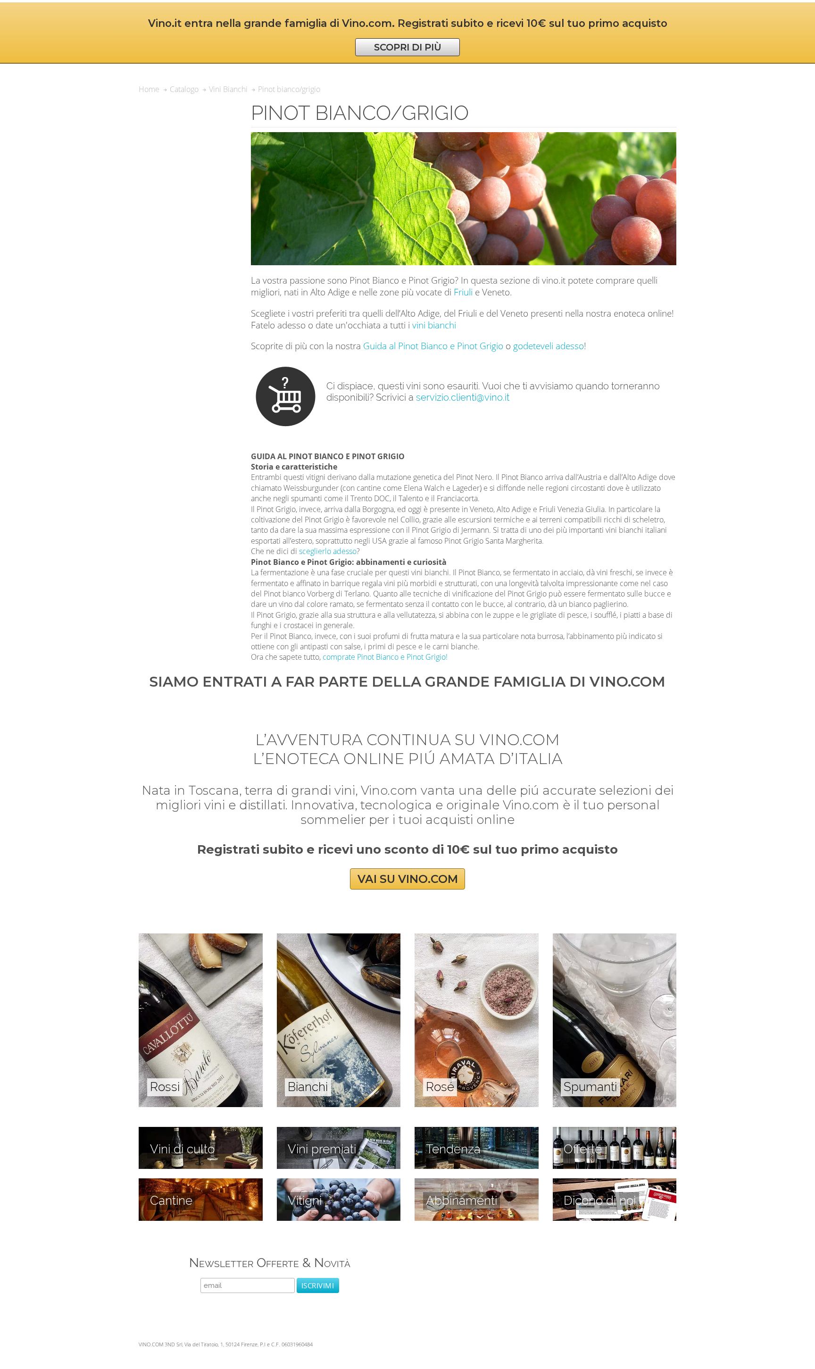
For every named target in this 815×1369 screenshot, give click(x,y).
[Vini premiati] (339, 1132)
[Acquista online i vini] (615, 1183)
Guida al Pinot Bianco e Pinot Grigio (433, 345)
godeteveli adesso (548, 345)
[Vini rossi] (201, 938)
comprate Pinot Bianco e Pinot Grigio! (385, 657)
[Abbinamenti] (477, 1183)
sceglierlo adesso (328, 551)
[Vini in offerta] (615, 1132)
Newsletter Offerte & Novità (269, 1262)
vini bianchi (434, 325)
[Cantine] (201, 1183)
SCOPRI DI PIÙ (407, 47)
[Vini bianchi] (339, 938)
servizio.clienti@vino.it (462, 397)
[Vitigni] (339, 1183)
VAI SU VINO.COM (408, 879)
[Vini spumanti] (615, 938)
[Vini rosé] (477, 938)
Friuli (463, 292)
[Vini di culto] (201, 1132)
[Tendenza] (477, 1132)
